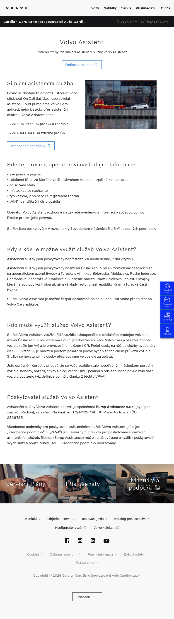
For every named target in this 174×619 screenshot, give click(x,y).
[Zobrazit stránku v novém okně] (67, 541)
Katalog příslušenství (130, 519)
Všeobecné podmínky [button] (29, 145)
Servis (126, 8)
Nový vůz (167, 319)
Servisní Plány (27, 483)
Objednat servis (167, 291)
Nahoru (85, 597)
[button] (125, 22)
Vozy (95, 8)
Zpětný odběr (134, 554)
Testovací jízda (167, 305)
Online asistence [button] (79, 64)
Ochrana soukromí (63, 554)
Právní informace (100, 554)
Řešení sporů (85, 563)
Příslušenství (146, 8)
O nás (165, 8)
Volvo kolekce (104, 527)
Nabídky (110, 8)
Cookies (33, 554)
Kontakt (167, 333)
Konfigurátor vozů (68, 527)
